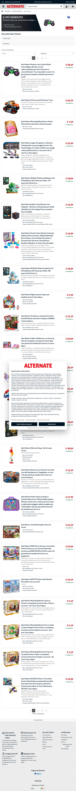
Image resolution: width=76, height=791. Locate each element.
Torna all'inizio (38, 720)
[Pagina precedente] (29, 58)
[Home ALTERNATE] (15, 6)
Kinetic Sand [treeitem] (6, 38)
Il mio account (46, 735)
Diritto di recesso (47, 739)
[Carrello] (73, 6)
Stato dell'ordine (47, 737)
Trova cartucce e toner (47, 747)
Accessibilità (64, 748)
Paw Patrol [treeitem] (6, 43)
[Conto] (67, 6)
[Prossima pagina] (46, 58)
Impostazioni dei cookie (67, 745)
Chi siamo (64, 735)
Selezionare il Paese (38, 785)
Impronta (38, 781)
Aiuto (67, 2)
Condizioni (64, 739)
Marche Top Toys (17, 11)
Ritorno (44, 742)
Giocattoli (7, 11)
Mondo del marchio (66, 737)
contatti (72, 2)
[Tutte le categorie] (3, 6)
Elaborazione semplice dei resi (43, 2)
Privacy (63, 742)
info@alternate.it (29, 739)
